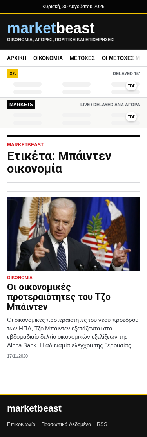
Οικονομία (48, 58)
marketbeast (34, 408)
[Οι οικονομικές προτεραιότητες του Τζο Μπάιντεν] (73, 234)
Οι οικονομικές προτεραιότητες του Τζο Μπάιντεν (59, 297)
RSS (102, 424)
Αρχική (16, 58)
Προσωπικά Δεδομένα (66, 424)
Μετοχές (82, 58)
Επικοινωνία (21, 424)
